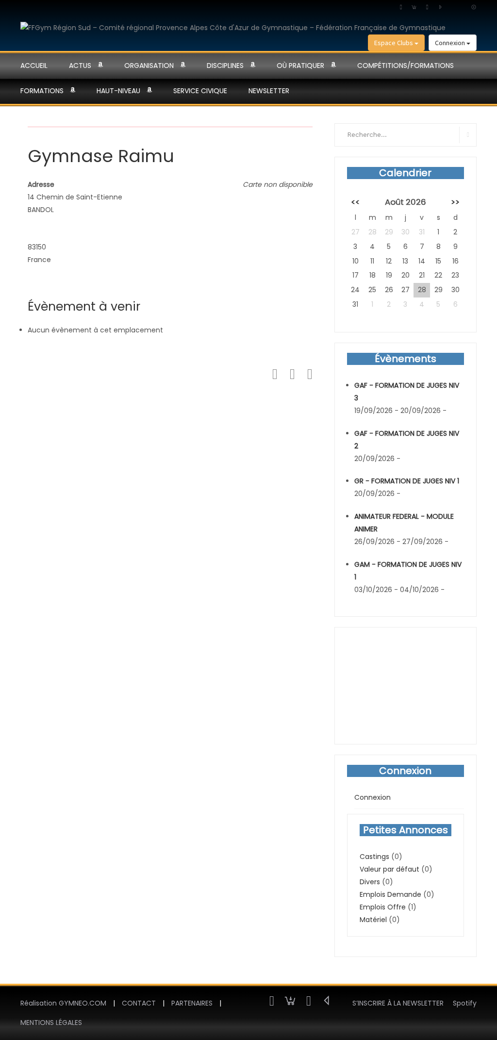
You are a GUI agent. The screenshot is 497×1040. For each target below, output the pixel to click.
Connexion (450, 42)
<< (355, 202)
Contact (139, 1003)
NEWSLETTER (268, 91)
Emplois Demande (390, 894)
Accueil (34, 65)
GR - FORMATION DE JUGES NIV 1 (406, 481)
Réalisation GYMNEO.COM (63, 1003)
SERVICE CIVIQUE (200, 91)
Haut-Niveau (118, 91)
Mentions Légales (51, 1022)
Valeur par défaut (389, 869)
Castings (374, 856)
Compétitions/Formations (405, 65)
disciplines (225, 65)
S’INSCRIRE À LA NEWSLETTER (398, 1003)
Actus (80, 65)
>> (455, 202)
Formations (42, 91)
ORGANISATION (149, 65)
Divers (370, 882)
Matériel (373, 919)
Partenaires (192, 1003)
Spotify (465, 1003)
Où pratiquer (300, 65)
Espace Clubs (394, 42)
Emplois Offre (383, 907)
